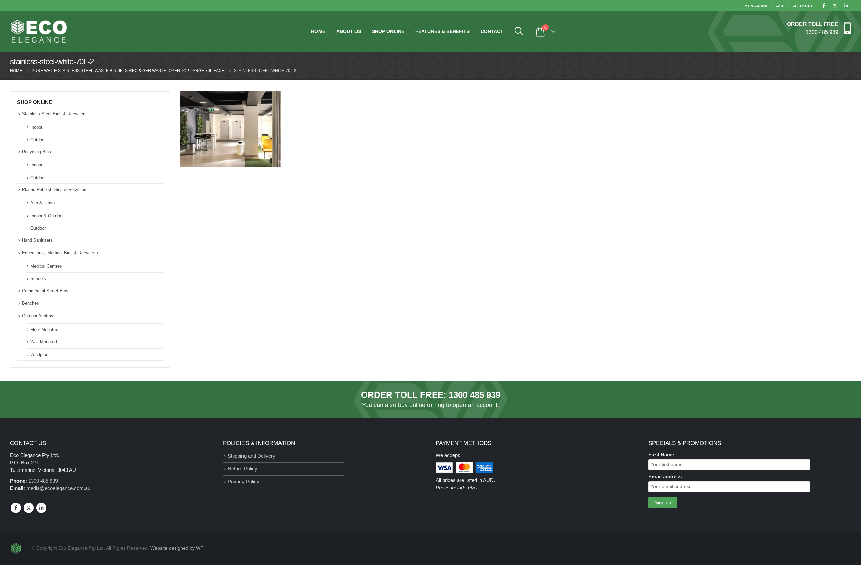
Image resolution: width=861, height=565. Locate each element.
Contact (492, 31)
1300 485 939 (474, 395)
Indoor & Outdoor (47, 215)
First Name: (662, 454)
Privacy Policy (243, 481)
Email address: (665, 476)
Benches (30, 303)
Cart (780, 6)
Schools (38, 278)
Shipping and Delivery (251, 456)
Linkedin (41, 508)
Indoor (36, 127)
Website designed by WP (176, 548)
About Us (348, 31)
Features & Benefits (442, 31)
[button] (519, 31)
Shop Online (388, 31)
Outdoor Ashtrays (39, 315)
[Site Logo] (38, 31)
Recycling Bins (36, 151)
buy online (411, 405)
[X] (834, 5)
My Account (756, 6)
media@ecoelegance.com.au (58, 488)
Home (318, 31)
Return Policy (242, 469)
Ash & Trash (42, 202)
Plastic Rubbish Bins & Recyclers (55, 189)
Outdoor (38, 139)
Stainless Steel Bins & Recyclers (54, 113)
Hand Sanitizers (37, 240)
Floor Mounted (44, 329)
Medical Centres (46, 266)
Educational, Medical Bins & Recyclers (60, 252)
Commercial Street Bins (45, 290)
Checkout (802, 6)
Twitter (29, 508)
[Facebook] (823, 5)
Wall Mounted (43, 341)
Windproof (40, 354)
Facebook (16, 508)
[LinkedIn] (846, 5)
